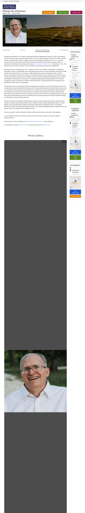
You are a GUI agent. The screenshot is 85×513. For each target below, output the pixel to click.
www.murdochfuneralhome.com (34, 121)
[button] (75, 84)
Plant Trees (75, 101)
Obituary (6, 50)
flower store (46, 125)
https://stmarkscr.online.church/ (43, 64)
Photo (22, 50)
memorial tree (23, 125)
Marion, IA (75, 174)
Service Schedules (42, 50)
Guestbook (64, 50)
